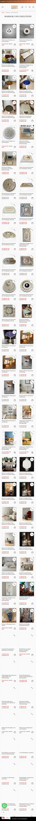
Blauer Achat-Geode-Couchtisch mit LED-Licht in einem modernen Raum (26, 805)
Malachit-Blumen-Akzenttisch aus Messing (9, 346)
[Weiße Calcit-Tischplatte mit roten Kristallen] (9, 31)
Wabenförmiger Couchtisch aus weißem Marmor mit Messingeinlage (26, 779)
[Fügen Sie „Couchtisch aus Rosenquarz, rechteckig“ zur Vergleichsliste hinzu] (14, 764)
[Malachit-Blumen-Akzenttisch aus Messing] (9, 337)
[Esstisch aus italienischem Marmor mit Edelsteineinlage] (9, 56)
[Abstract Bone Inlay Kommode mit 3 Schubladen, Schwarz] (26, 158)
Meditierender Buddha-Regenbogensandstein (24, 624)
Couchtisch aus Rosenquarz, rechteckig (8, 778)
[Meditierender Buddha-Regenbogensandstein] (26, 615)
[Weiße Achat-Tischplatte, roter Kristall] (9, 719)
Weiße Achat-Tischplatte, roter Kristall (8, 728)
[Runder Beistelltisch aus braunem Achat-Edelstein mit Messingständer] (26, 666)
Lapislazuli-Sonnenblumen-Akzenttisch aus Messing (25, 117)
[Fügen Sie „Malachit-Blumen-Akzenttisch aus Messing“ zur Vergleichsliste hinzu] (14, 332)
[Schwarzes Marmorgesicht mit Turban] (9, 615)
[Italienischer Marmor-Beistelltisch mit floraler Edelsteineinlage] (26, 132)
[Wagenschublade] (33, 7)
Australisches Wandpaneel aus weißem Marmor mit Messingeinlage (26, 66)
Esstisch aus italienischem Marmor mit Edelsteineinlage (8, 65)
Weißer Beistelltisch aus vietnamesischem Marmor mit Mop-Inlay (8, 703)
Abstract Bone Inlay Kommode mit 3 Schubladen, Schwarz (26, 168)
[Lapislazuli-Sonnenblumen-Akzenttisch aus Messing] (26, 107)
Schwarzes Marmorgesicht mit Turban (8, 624)
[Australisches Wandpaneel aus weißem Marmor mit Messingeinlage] (26, 56)
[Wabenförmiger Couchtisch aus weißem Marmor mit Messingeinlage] (26, 769)
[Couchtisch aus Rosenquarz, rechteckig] (9, 769)
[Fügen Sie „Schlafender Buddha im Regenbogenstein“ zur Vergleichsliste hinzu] (32, 584)
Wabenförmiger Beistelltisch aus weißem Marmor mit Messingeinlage (9, 676)
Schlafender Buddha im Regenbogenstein (24, 598)
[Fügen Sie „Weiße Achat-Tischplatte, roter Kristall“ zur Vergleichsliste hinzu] (14, 714)
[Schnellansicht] (32, 71)
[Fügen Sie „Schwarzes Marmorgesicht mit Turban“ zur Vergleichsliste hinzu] (14, 610)
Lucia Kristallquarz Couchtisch (26, 752)
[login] (22, 7)
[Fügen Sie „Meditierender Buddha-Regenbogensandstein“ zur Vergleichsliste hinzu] (32, 610)
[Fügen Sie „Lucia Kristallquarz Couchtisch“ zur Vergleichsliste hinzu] (32, 739)
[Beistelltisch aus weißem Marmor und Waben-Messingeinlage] (26, 640)
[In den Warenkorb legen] (15, 44)
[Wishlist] (26, 7)
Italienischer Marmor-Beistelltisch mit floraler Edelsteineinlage (24, 142)
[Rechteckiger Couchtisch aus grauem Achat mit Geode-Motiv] (9, 795)
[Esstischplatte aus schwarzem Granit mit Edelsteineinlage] (9, 744)
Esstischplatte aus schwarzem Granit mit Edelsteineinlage (8, 753)
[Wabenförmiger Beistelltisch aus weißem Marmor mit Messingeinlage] (9, 666)
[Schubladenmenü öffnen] (2, 7)
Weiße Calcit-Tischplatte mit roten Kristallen (8, 40)
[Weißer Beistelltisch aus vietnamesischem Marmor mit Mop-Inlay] (9, 692)
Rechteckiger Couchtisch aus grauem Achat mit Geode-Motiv (9, 804)
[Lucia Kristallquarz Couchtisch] (26, 744)
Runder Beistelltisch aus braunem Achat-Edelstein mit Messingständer (25, 676)
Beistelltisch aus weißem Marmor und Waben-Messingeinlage (25, 650)
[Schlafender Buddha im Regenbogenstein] (26, 589)
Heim (3, 12)
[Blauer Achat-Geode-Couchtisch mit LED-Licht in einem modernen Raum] (26, 795)
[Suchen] (29, 7)
